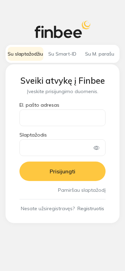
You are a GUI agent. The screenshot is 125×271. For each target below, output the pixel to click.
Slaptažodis (33, 135)
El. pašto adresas (39, 105)
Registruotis (90, 208)
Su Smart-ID (62, 54)
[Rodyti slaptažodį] (96, 147)
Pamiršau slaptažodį (82, 190)
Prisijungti (62, 171)
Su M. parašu (99, 54)
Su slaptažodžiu (25, 54)
